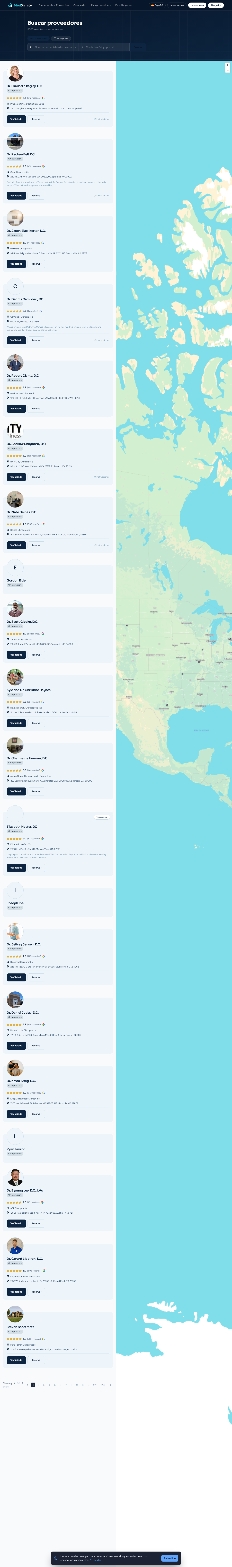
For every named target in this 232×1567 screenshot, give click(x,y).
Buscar (138, 47)
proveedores (197, 5)
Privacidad (96, 1560)
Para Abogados (123, 5)
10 (83, 1384)
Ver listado (16, 119)
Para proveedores (101, 5)
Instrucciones (102, 119)
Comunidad (79, 5)
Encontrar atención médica (54, 5)
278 (95, 1384)
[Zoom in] (227, 65)
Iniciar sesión (177, 5)
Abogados (216, 5)
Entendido (170, 1558)
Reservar (36, 119)
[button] (199, 662)
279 (103, 1384)
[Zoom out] (227, 70)
